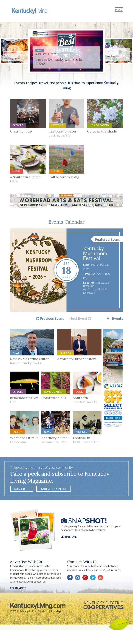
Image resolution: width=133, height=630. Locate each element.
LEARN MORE (18, 588)
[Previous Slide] (13, 52)
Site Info (43, 611)
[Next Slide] (119, 52)
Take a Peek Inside (54, 488)
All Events (115, 318)
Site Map (55, 611)
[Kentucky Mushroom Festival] (38, 270)
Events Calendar (66, 222)
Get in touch (112, 570)
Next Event (78, 318)
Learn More (69, 536)
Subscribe (21, 488)
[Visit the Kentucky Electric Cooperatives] (103, 605)
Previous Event (51, 318)
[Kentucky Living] (30, 11)
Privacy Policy (28, 611)
